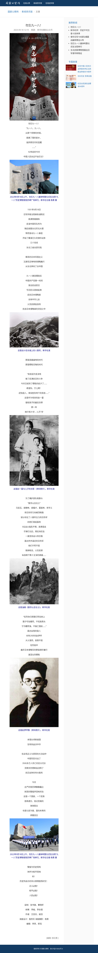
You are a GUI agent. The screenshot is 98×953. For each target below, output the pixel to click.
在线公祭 (26, 3)
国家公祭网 (13, 11)
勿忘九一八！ (76, 27)
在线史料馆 (50, 3)
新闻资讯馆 (38, 3)
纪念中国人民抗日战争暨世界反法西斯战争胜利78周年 (84, 69)
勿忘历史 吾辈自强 (85, 76)
